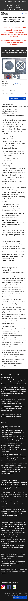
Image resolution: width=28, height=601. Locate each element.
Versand (17, 84)
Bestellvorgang (17, 593)
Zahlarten (8, 593)
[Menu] (26, 13)
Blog (25, 595)
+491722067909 (14, 7)
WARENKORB (22, 2)
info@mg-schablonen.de (14, 9)
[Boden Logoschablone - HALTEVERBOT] (8, 77)
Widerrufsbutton (21, 597)
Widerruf (19, 595)
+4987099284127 (14, 5)
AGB (25, 593)
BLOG (14, 2)
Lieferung (11, 595)
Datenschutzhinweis (20, 591)
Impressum (8, 591)
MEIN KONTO (7, 2)
